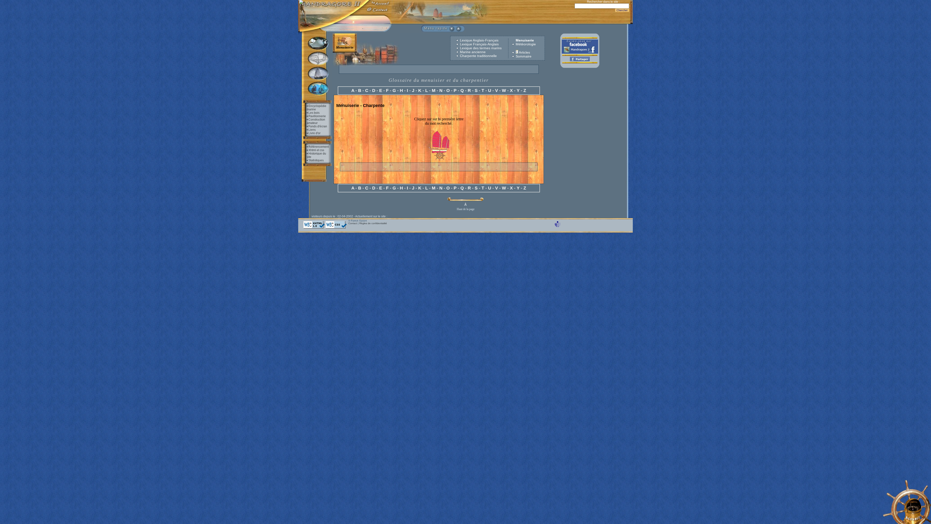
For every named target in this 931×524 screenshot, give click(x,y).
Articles (524, 52)
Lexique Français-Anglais (479, 44)
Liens (312, 129)
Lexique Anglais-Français (479, 40)
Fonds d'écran (317, 126)
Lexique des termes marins (481, 48)
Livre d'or (314, 133)
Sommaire (523, 56)
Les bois (314, 113)
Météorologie (526, 44)
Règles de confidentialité (373, 223)
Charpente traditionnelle (478, 56)
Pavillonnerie (317, 116)
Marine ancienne (473, 52)
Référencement (318, 146)
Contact (352, 223)
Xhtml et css (316, 150)
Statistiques (316, 160)
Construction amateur (316, 121)
